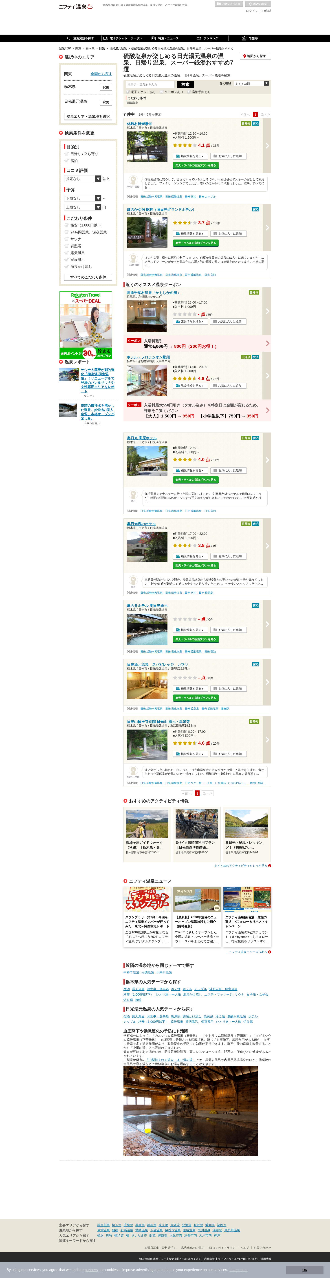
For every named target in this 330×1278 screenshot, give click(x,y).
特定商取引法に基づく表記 (185, 1258)
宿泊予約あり (201, 92)
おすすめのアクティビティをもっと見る (241, 865)
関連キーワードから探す (77, 1240)
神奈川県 (103, 1225)
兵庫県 (140, 1225)
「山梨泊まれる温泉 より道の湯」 (170, 1060)
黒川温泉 (204, 1230)
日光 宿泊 (190, 196)
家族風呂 (77, 260)
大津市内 (205, 1235)
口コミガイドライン (222, 1247)
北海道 (186, 1225)
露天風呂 (138, 989)
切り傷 (128, 1000)
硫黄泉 (208, 1016)
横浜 (100, 1235)
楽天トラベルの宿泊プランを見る (196, 165)
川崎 (109, 1235)
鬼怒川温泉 (232, 1230)
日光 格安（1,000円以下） (231, 783)
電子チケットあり (143, 92)
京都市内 (190, 1235)
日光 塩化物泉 (173, 274)
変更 (106, 87)
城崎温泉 (141, 1230)
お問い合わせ (262, 1247)
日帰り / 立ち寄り (84, 154)
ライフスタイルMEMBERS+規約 (237, 1258)
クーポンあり (174, 92)
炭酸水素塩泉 (236, 1016)
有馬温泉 (127, 1230)
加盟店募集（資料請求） (160, 1247)
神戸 (217, 1235)
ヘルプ (244, 1247)
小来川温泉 (164, 972)
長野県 (198, 1225)
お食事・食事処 (158, 989)
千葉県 (128, 1225)
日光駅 (225, 708)
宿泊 (126, 989)
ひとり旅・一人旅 (168, 994)
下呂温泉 (156, 1230)
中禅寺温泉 (131, 972)
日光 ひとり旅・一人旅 (198, 783)
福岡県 (222, 1225)
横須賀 (119, 1235)
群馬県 (151, 1225)
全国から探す (101, 74)
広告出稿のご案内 (193, 1247)
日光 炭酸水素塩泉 (151, 196)
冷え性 (175, 989)
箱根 (115, 1230)
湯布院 (217, 1230)
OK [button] (304, 1270)
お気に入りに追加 (230, 156)
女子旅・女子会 (257, 994)
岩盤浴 (75, 246)
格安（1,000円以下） (138, 994)
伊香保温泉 (173, 1230)
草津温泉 (103, 1230)
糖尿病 (175, 1016)
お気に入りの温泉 (229, 4)
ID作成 (266, 11)
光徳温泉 (147, 972)
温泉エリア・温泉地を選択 (88, 116)
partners (91, 1270)
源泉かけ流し (192, 994)
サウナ (239, 994)
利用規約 (209, 1258)
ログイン (252, 11)
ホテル (187, 989)
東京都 (163, 1225)
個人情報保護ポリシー (152, 1258)
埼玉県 (116, 1225)
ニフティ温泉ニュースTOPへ (248, 952)
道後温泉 (189, 1230)
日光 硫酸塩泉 (173, 196)
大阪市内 (175, 1235)
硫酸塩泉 (177, 1021)
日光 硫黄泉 (192, 708)
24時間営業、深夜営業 (88, 232)
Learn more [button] (238, 1270)
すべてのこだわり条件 (88, 277)
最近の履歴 (258, 4)
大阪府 (175, 1225)
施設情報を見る (191, 156)
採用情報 (265, 1258)
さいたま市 (139, 1235)
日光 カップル (207, 196)
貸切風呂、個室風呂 (223, 989)
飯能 (152, 1235)
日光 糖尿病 (206, 592)
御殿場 (162, 1235)
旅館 (138, 1000)
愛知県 (210, 1225)
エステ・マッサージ (218, 994)
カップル (200, 989)
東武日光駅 (256, 783)
